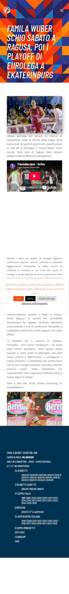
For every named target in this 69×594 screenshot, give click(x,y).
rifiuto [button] (30, 298)
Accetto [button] (18, 298)
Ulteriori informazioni (34, 303)
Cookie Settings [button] (46, 298)
